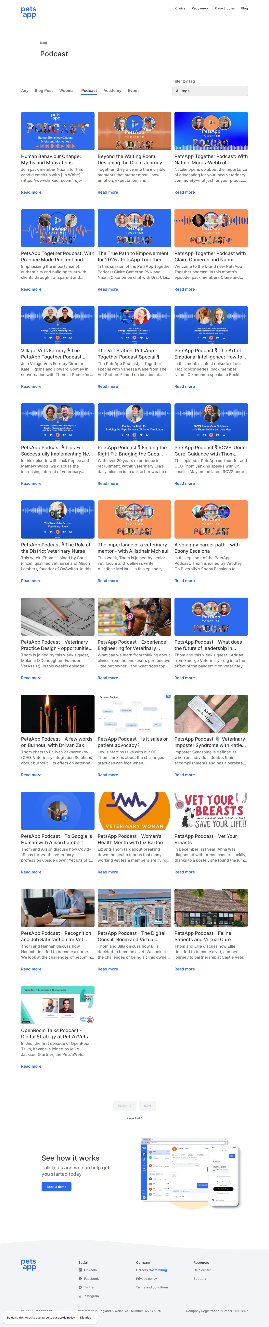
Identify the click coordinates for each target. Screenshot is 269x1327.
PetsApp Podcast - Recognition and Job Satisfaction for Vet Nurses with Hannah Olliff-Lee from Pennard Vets (56, 936)
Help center (202, 1270)
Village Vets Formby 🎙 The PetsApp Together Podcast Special (51, 354)
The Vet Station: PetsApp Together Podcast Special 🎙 (128, 354)
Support (200, 1279)
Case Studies (225, 8)
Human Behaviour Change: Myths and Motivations (51, 159)
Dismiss (85, 1317)
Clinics (180, 8)
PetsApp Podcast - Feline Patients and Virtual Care (202, 936)
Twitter (89, 1287)
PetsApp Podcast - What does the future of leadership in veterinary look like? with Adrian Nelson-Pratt (210, 645)
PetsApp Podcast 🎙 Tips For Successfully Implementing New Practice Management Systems (57, 451)
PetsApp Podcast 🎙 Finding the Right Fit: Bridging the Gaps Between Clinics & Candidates (132, 451)
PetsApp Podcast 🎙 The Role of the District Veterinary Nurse (55, 548)
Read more (31, 192)
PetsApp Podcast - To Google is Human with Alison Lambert (56, 839)
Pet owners (200, 8)
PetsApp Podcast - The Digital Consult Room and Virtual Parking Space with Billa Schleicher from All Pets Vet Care (131, 936)
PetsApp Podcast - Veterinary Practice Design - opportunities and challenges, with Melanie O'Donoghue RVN (56, 645)
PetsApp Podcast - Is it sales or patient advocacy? (133, 742)
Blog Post (44, 90)
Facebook (91, 1279)
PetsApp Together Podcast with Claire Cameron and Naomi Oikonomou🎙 (210, 256)
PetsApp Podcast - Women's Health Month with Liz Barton (130, 839)
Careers (151, 1270)
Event (133, 90)
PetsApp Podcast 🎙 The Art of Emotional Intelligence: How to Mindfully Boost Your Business (208, 354)
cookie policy (66, 1317)
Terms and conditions (152, 1287)
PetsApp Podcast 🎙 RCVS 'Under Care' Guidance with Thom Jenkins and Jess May (210, 451)
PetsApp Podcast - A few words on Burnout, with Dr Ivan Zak (57, 742)
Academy (112, 90)
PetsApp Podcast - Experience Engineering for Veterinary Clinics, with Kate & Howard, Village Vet (132, 645)
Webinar (67, 90)
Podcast (89, 90)
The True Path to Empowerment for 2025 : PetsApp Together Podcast (133, 256)
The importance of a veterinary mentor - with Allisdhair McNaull (134, 548)
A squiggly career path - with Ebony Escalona (207, 548)
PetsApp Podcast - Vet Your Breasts (205, 839)
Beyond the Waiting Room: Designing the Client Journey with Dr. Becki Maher (130, 159)
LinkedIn (90, 1270)
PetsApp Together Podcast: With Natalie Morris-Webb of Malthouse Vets (211, 159)
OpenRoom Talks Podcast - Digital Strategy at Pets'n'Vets (54, 1034)
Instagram (91, 1296)
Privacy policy (146, 1279)
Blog (244, 8)
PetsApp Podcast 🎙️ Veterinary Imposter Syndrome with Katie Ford (209, 742)
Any (25, 90)
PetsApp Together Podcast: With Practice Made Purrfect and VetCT (57, 256)
